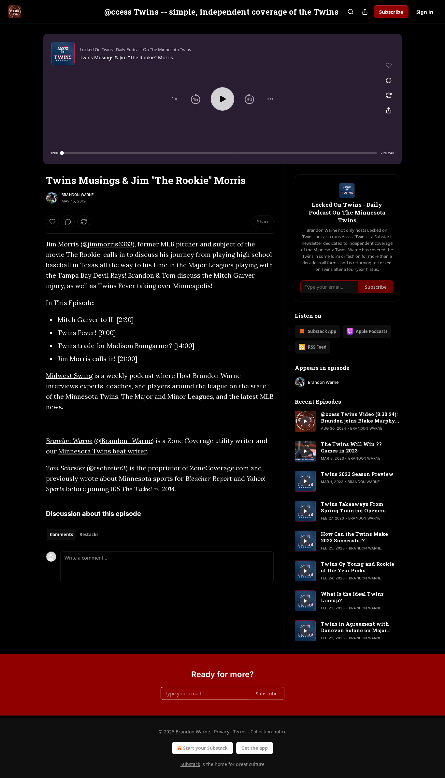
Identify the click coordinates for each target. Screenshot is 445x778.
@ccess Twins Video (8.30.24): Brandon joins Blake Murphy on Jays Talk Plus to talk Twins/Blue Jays (359, 417)
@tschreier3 (107, 468)
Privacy (221, 732)
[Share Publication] (364, 11)
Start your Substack (205, 748)
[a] (305, 421)
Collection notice (269, 732)
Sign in (424, 11)
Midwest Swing (69, 375)
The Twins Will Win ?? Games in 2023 (351, 447)
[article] (347, 421)
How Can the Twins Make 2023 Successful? (354, 537)
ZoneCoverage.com (219, 468)
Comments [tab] (61, 534)
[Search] (350, 11)
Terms (240, 732)
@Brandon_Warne (124, 441)
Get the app (254, 748)
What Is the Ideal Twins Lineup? (352, 597)
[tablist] (74, 534)
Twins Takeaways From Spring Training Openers (353, 507)
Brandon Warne (78, 194)
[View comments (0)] (388, 80)
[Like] (52, 221)
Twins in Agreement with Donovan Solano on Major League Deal (355, 626)
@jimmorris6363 (107, 244)
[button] (174, 99)
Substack (190, 764)
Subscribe (391, 11)
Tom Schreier (65, 468)
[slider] (219, 153)
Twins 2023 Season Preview (357, 474)
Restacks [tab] (88, 534)
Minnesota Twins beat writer (102, 451)
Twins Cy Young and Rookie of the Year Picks (357, 567)
